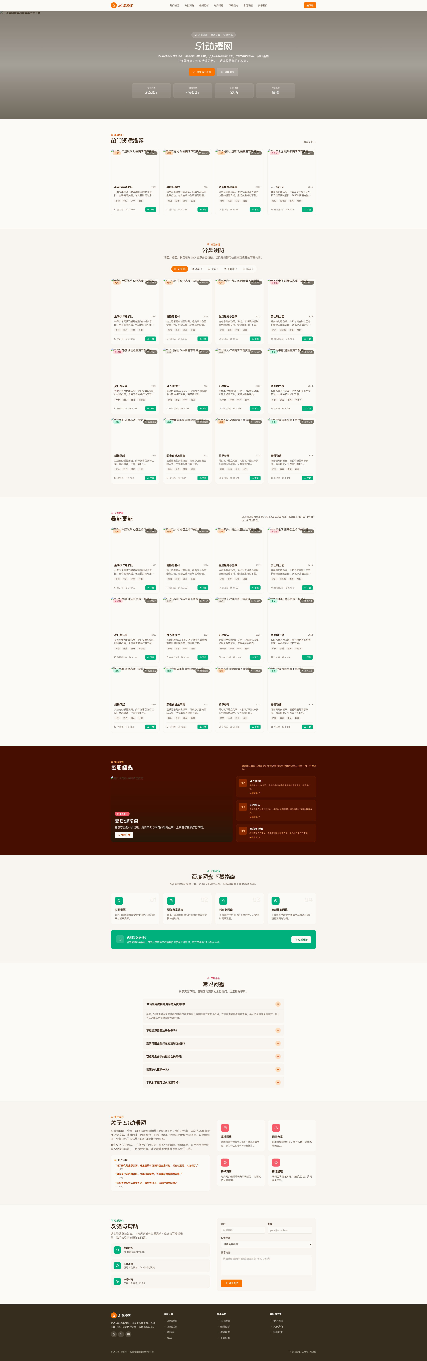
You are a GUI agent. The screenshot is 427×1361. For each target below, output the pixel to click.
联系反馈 (303, 939)
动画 (198, 269)
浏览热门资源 (204, 72)
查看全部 (308, 142)
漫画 (214, 269)
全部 (181, 269)
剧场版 (232, 269)
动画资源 (172, 1320)
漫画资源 (172, 1326)
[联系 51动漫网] (114, 1334)
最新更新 (204, 5)
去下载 (310, 5)
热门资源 (174, 5)
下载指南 (233, 5)
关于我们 (262, 5)
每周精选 (218, 5)
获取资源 (254, 792)
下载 (152, 209)
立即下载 (125, 835)
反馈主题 (225, 1238)
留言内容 (225, 1252)
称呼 (223, 1224)
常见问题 (248, 5)
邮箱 (270, 1224)
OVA (249, 269)
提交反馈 (233, 1283)
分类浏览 (189, 5)
